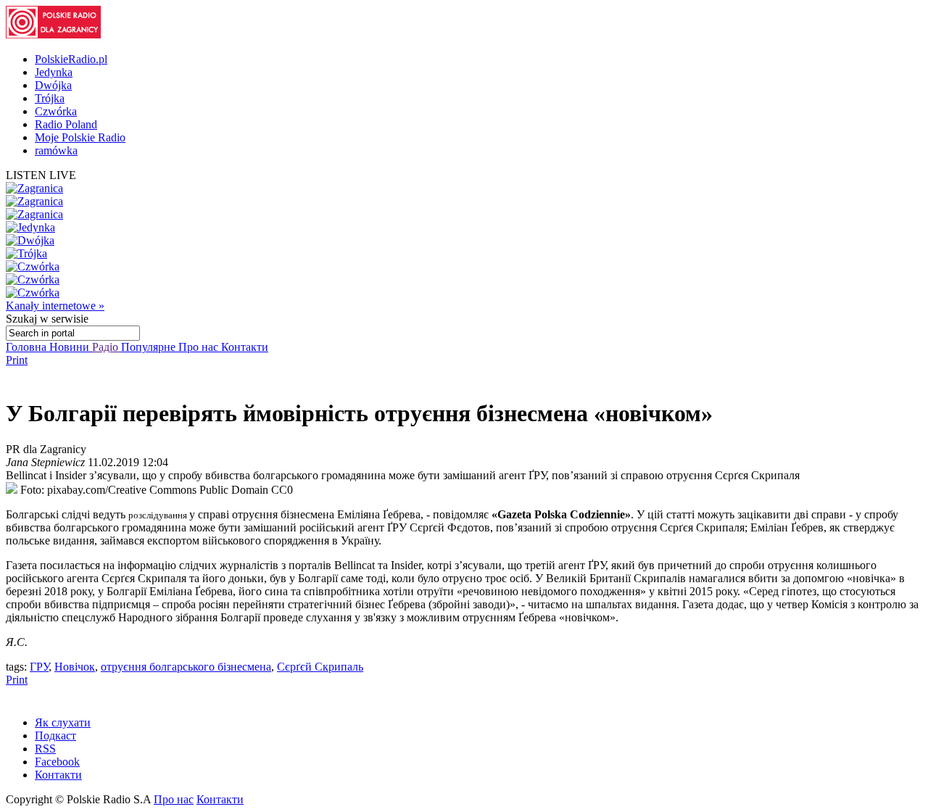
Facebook (57, 761)
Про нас (199, 347)
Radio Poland (66, 124)
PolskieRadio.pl (71, 59)
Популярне (149, 347)
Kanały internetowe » (55, 305)
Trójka (50, 98)
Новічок (74, 666)
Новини (70, 347)
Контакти (244, 347)
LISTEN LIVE (41, 175)
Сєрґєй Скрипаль (320, 666)
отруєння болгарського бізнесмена (186, 666)
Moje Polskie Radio (80, 137)
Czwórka (56, 111)
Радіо (106, 347)
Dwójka (53, 85)
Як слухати (63, 722)
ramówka (56, 150)
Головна (27, 347)
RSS (45, 748)
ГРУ (39, 666)
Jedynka (53, 72)
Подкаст (55, 735)
